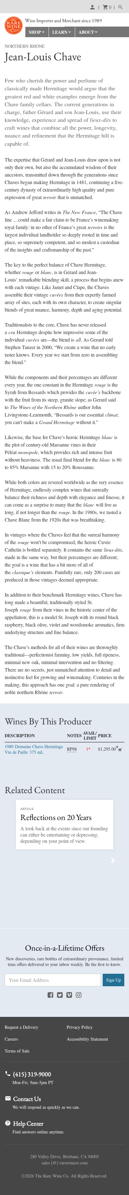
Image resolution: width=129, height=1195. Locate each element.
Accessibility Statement (87, 1039)
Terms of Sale (17, 1051)
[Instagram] (79, 994)
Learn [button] (59, 32)
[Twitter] (60, 994)
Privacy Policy (80, 1027)
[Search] (119, 7)
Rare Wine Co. (14, 25)
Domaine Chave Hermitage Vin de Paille (34, 749)
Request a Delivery (21, 1027)
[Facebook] (50, 994)
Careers (11, 1039)
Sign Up (113, 980)
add (120, 749)
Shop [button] (35, 32)
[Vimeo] (69, 994)
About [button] (86, 32)
